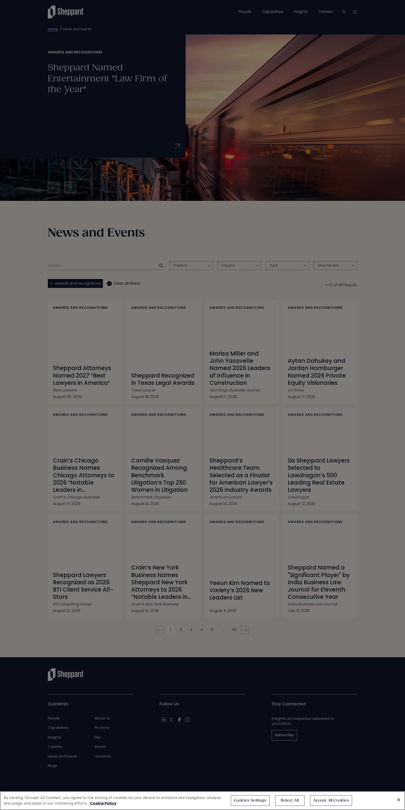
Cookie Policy (103, 803)
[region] (202, 800)
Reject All (290, 800)
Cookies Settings (250, 800)
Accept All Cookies (331, 800)
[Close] (399, 800)
